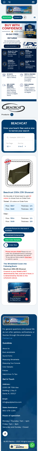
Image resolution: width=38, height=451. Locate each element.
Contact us (7, 338)
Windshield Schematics (14, 235)
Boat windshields (9, 352)
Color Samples (8, 367)
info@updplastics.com (12, 402)
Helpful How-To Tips (10, 374)
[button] (34, 17)
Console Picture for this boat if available (17, 229)
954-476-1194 (9, 410)
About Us (6, 348)
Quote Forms (7, 356)
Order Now (13, 245)
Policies (5, 370)
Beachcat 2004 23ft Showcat (19, 192)
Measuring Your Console (11, 363)
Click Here (28, 257)
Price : (8, 206)
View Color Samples (12, 240)
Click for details (10, 46)
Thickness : (25, 206)
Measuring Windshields (11, 359)
